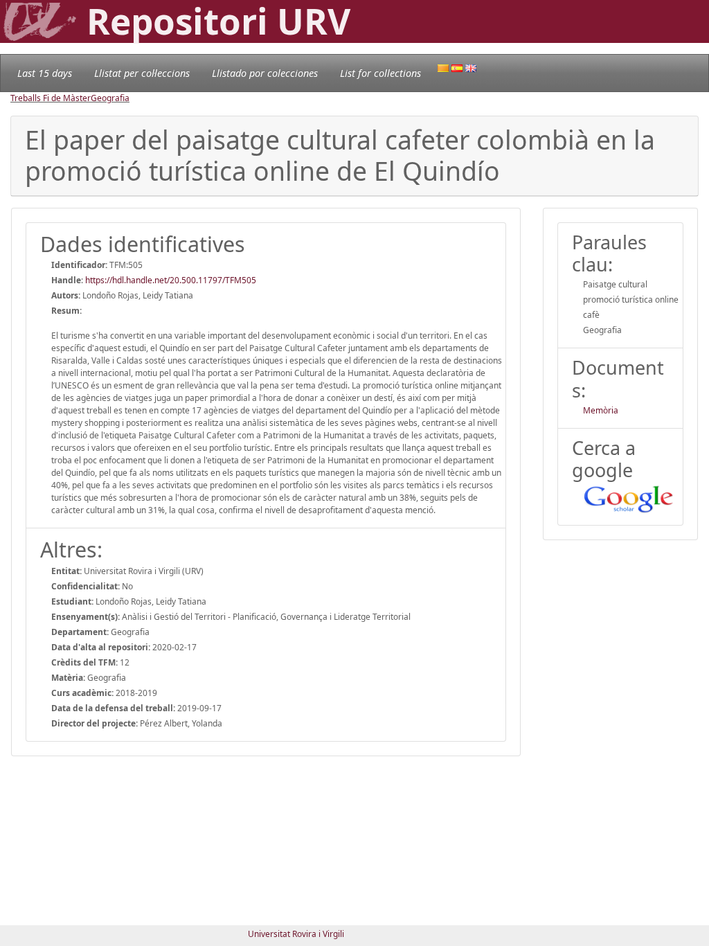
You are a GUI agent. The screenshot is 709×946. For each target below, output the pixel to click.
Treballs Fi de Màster (50, 98)
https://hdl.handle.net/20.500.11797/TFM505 (170, 280)
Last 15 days (44, 73)
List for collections (380, 73)
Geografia (110, 98)
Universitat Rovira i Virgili (296, 934)
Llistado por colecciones (265, 73)
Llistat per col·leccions (142, 73)
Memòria (600, 410)
